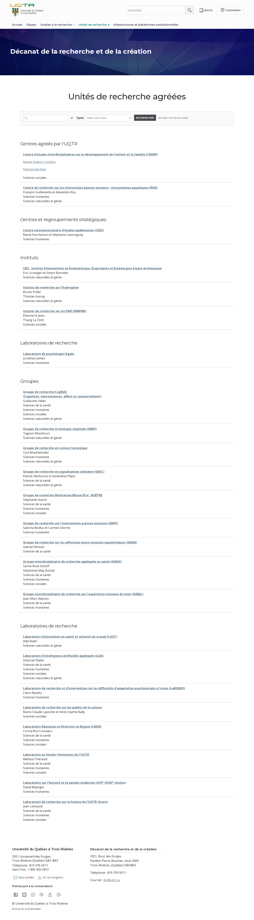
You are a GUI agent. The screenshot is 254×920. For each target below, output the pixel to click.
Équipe (31, 24)
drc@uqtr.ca (111, 880)
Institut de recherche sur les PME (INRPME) (54, 311)
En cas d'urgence (53, 877)
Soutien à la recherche (56, 24)
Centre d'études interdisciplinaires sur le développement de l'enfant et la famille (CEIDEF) (90, 154)
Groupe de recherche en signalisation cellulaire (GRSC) (63, 472)
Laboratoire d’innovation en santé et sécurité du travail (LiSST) (70, 637)
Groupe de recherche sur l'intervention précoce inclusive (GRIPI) (70, 523)
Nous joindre (26, 877)
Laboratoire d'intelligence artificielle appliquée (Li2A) (63, 656)
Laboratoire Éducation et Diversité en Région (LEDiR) (62, 727)
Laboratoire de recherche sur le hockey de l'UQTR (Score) (65, 802)
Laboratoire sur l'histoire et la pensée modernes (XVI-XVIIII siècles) (74, 783)
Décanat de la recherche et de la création (81, 51)
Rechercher (145, 117)
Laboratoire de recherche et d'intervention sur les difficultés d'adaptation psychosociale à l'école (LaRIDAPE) (104, 688)
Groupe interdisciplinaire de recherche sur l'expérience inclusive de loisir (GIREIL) (83, 594)
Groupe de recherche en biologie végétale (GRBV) (60, 429)
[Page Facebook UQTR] (16, 894)
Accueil (17, 24)
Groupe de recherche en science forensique (55, 448)
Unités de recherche (92, 24)
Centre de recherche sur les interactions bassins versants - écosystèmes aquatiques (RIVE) (90, 188)
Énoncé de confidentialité (26, 909)
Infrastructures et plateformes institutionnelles (145, 24)
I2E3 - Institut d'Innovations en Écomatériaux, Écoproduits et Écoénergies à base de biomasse (92, 268)
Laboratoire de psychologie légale (48, 354)
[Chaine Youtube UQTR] (24, 894)
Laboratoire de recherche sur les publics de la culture (62, 707)
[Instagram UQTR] (33, 894)
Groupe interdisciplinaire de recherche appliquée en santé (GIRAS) (72, 562)
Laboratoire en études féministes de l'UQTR (56, 755)
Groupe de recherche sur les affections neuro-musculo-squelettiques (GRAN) (80, 542)
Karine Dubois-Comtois (39, 162)
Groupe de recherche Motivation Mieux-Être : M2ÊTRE (62, 495)
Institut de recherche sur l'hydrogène (51, 287)
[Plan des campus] (50, 894)
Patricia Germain (34, 169)
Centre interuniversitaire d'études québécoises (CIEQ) (63, 230)
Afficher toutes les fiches (173, 118)
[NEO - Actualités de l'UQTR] (41, 894)
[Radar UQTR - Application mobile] (58, 894)
